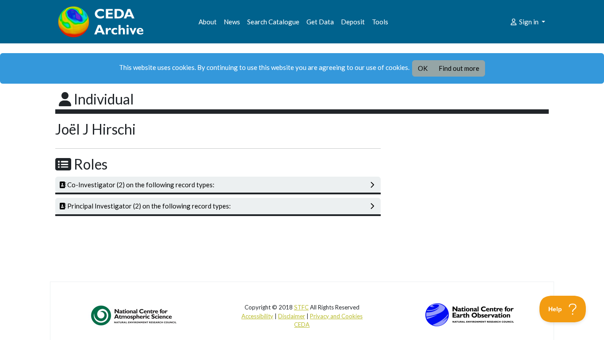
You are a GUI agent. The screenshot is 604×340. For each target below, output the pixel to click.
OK (423, 68)
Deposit (353, 22)
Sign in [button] (529, 22)
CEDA (302, 324)
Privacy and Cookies (336, 316)
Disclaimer (291, 316)
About (208, 22)
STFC (301, 307)
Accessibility (257, 316)
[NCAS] (134, 315)
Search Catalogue (273, 22)
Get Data (320, 22)
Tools (380, 22)
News (232, 22)
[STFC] (469, 314)
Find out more (459, 68)
